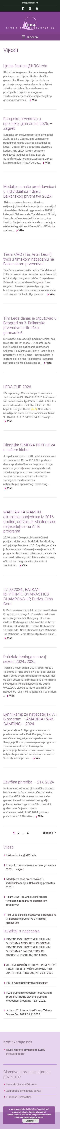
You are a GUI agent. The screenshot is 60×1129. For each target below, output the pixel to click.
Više (35, 100)
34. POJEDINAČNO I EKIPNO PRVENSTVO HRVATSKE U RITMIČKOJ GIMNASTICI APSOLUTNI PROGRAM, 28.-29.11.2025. (31, 969)
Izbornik (32, 37)
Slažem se (31, 1120)
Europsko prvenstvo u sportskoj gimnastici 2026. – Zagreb (27, 123)
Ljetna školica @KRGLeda (25, 66)
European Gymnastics (19, 1097)
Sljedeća (48, 832)
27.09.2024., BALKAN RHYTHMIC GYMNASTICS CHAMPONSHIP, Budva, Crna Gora (28, 596)
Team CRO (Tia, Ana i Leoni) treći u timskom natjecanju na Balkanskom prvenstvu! (28, 259)
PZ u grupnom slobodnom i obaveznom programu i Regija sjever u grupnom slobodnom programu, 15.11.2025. (29, 996)
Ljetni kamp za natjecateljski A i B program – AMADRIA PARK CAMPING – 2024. (30, 719)
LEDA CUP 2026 (17, 387)
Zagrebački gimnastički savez (23, 1090)
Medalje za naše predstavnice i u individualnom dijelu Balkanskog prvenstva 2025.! (29, 191)
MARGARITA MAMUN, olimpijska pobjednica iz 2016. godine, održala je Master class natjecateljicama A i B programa (29, 521)
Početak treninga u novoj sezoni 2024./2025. (24, 659)
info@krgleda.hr (15, 1053)
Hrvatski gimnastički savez (21, 1084)
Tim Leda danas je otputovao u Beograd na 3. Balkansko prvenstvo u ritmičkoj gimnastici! (29, 325)
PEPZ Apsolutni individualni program (27, 982)
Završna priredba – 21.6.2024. (29, 782)
